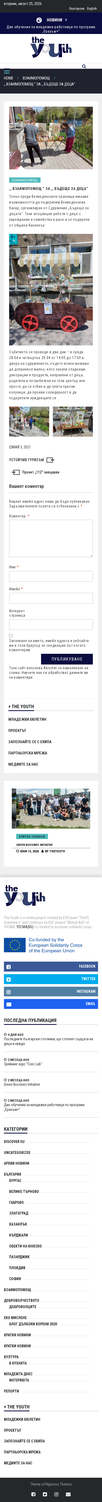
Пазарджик (19, 1257)
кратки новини (17, 1346)
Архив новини (16, 1163)
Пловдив (17, 1268)
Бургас (15, 1181)
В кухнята (18, 1363)
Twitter (88, 979)
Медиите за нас (23, 764)
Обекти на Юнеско (25, 1246)
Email (90, 1004)
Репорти (11, 1391)
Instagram (86, 991)
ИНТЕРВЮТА (19, 1380)
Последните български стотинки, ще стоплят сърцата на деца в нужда (48, 1041)
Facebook (87, 966)
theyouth (52, 851)
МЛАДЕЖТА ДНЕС (18, 1374)
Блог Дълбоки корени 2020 (33, 1324)
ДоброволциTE (22, 1307)
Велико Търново (24, 1191)
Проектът (17, 730)
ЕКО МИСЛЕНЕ (15, 1318)
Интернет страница (17, 613)
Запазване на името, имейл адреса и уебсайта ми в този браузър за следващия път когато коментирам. (49, 645)
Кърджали (18, 1235)
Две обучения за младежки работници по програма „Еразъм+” (51, 25)
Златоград (18, 1213)
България (12, 1174)
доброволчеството (21, 1300)
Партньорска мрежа (27, 753)
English (92, 8)
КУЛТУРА (11, 1357)
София (15, 1279)
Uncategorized (17, 1153)
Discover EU (14, 1142)
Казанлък (18, 1224)
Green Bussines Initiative (30, 845)
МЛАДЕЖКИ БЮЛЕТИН (27, 719)
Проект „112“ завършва (40, 472)
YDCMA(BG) (24, 927)
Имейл (16, 589)
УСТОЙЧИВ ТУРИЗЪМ (26, 460)
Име (14, 567)
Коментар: (19, 516)
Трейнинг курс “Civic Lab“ (23, 1064)
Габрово (16, 1202)
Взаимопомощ (25, 180)
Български (76, 8)
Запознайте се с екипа (30, 742)
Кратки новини (28, 837)
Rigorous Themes (59, 1484)
